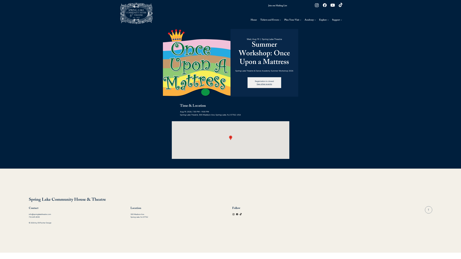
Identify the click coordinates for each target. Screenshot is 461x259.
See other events (264, 84)
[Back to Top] (428, 209)
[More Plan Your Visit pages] (300, 20)
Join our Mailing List (277, 6)
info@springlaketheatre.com (40, 214)
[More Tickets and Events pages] (280, 20)
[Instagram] (316, 5)
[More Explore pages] (328, 20)
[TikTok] (340, 5)
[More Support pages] (341, 20)
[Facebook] (324, 5)
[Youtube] (332, 5)
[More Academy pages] (315, 20)
